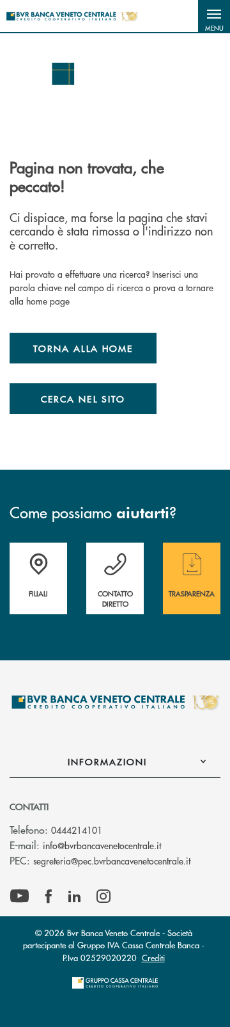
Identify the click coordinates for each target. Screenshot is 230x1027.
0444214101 (76, 830)
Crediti (153, 957)
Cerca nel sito (83, 398)
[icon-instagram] (103, 896)
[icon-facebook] (48, 896)
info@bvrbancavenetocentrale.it (102, 845)
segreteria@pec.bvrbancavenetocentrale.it (111, 860)
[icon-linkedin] (75, 896)
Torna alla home (83, 348)
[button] (214, 16)
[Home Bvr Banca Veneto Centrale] (72, 16)
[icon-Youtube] (19, 896)
